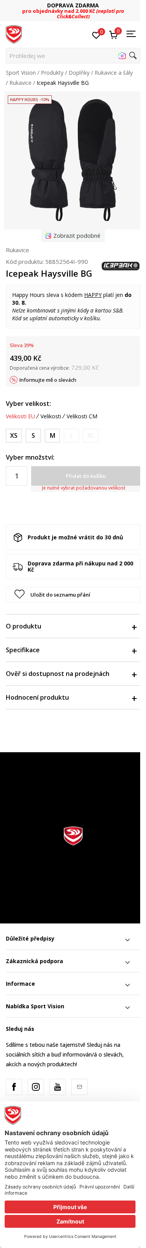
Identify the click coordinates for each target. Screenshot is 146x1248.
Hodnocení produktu (37, 697)
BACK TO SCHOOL (81, 8)
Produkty (52, 72)
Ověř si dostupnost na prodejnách (57, 673)
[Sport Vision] (14, 34)
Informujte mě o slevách (47, 379)
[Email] (79, 1087)
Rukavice (20, 82)
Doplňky (79, 72)
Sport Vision (21, 72)
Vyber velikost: (28, 403)
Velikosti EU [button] (20, 416)
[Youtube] (57, 1087)
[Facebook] (14, 1087)
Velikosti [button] (50, 416)
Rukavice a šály (114, 72)
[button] (73, 55)
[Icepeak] (120, 265)
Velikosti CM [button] (82, 416)
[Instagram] (36, 1087)
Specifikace (23, 650)
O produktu (23, 626)
